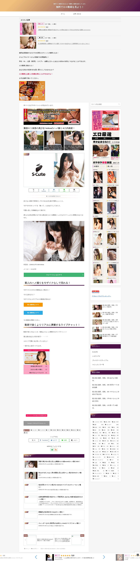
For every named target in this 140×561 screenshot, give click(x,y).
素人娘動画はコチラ (33, 304)
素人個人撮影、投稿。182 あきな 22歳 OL (105, 379)
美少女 (74, 430)
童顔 (64, 430)
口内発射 (54, 430)
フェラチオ (42, 430)
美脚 (26, 432)
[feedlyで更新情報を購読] (52, 449)
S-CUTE (27, 430)
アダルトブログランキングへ (101, 296)
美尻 (79, 430)
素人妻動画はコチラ (33, 312)
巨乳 (60, 430)
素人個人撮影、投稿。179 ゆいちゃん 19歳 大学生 (105, 400)
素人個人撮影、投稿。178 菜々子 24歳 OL (105, 407)
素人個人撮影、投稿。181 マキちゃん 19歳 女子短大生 (105, 393)
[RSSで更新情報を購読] (55, 449)
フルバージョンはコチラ (54, 275)
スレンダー (34, 430)
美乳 (69, 430)
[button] (36, 557)
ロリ (48, 430)
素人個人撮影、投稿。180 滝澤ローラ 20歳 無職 (105, 386)
